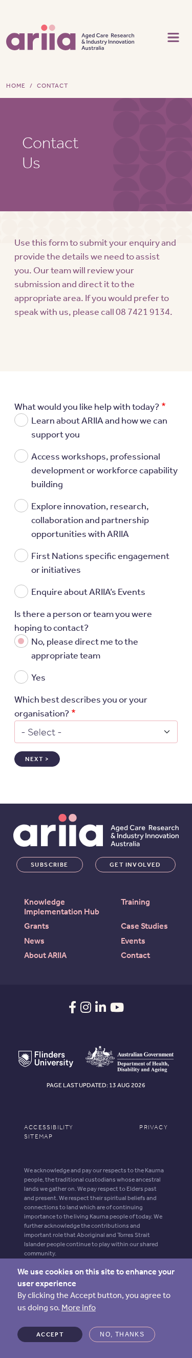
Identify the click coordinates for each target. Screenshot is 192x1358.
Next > (37, 759)
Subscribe (50, 864)
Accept (49, 1334)
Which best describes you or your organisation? (80, 706)
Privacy (153, 1127)
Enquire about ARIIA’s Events (88, 591)
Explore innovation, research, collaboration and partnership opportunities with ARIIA (90, 520)
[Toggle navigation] (173, 36)
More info (78, 1307)
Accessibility (49, 1127)
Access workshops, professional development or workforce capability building (104, 470)
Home (16, 85)
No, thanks (122, 1334)
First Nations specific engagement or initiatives (100, 562)
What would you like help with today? (86, 406)
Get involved (135, 864)
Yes (38, 677)
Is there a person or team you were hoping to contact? (83, 620)
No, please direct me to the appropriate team (84, 648)
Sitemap (38, 1136)
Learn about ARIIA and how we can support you (99, 427)
